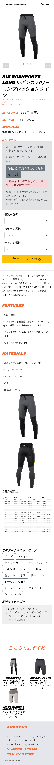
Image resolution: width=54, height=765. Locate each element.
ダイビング (35, 588)
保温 (38, 569)
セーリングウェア (15, 581)
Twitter (31, 748)
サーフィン (37, 575)
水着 (23, 575)
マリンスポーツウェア (33, 612)
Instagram (15, 753)
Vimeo (29, 753)
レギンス (9, 569)
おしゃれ (9, 575)
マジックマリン (14, 608)
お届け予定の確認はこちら (27, 168)
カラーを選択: (12, 228)
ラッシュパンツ (37, 562)
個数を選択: (11, 214)
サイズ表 (13, 174)
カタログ (32, 608)
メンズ (8, 556)
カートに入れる (28, 259)
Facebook (14, 748)
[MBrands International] (14, 6)
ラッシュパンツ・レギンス (25, 616)
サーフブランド (13, 588)
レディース (24, 556)
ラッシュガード (13, 562)
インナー (25, 569)
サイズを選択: (12, 242)
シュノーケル (12, 594)
